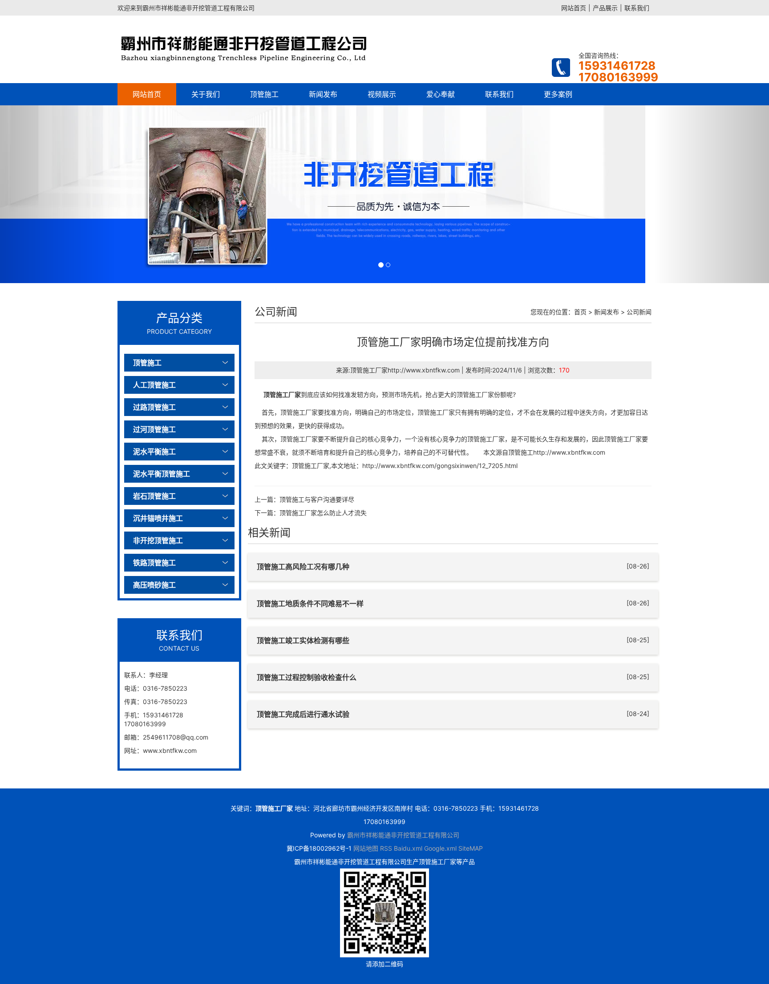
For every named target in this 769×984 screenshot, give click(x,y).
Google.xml (440, 848)
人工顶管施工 (154, 384)
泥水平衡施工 (154, 451)
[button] (57, 194)
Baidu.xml (408, 848)
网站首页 (573, 8)
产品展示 (605, 8)
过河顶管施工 (154, 429)
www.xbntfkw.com (170, 750)
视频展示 (382, 94)
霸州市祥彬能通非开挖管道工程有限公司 (403, 835)
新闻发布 (323, 94)
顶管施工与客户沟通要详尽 (316, 499)
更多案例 (558, 94)
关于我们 (205, 94)
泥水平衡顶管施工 (161, 473)
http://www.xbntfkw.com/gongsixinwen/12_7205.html (440, 465)
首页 (580, 312)
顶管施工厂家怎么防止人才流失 (323, 512)
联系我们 (636, 8)
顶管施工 (264, 94)
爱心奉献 (440, 94)
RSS (386, 848)
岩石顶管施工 (154, 496)
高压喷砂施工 (154, 584)
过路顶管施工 (154, 407)
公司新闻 (639, 312)
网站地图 (365, 848)
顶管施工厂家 (282, 394)
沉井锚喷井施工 (158, 518)
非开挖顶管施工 (158, 540)
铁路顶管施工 (154, 562)
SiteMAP (470, 848)
